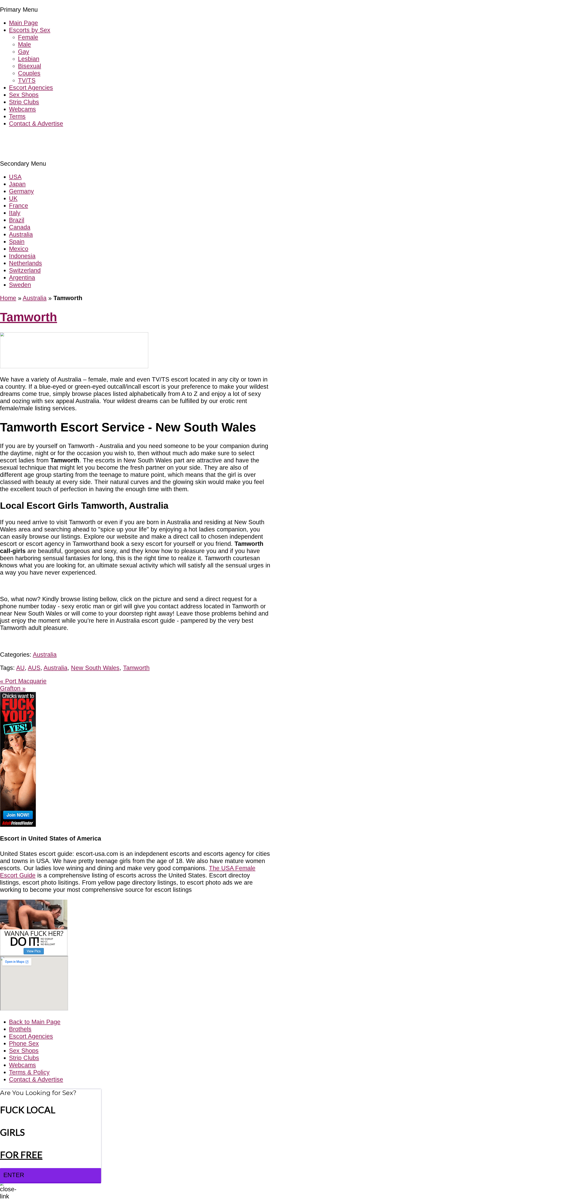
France (18, 205)
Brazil (16, 219)
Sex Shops (24, 94)
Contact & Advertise (36, 123)
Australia (21, 234)
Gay (23, 51)
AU (20, 667)
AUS (34, 667)
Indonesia (22, 255)
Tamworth (28, 317)
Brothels (20, 1029)
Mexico (18, 248)
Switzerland (25, 270)
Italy (14, 212)
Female (28, 37)
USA (15, 176)
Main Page (23, 22)
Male (24, 44)
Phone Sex (24, 1043)
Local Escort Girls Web (31, 137)
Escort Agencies (31, 87)
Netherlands (25, 263)
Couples (29, 73)
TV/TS (26, 80)
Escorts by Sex (29, 30)
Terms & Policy (29, 1072)
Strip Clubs (24, 101)
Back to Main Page (34, 1021)
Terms (17, 116)
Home (8, 297)
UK (13, 198)
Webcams (22, 109)
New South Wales (95, 667)
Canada (19, 227)
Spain (16, 241)
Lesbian (28, 58)
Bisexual (29, 65)
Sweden (20, 284)
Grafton (13, 688)
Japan (17, 184)
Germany (21, 191)
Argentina (22, 277)
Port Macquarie (23, 681)
